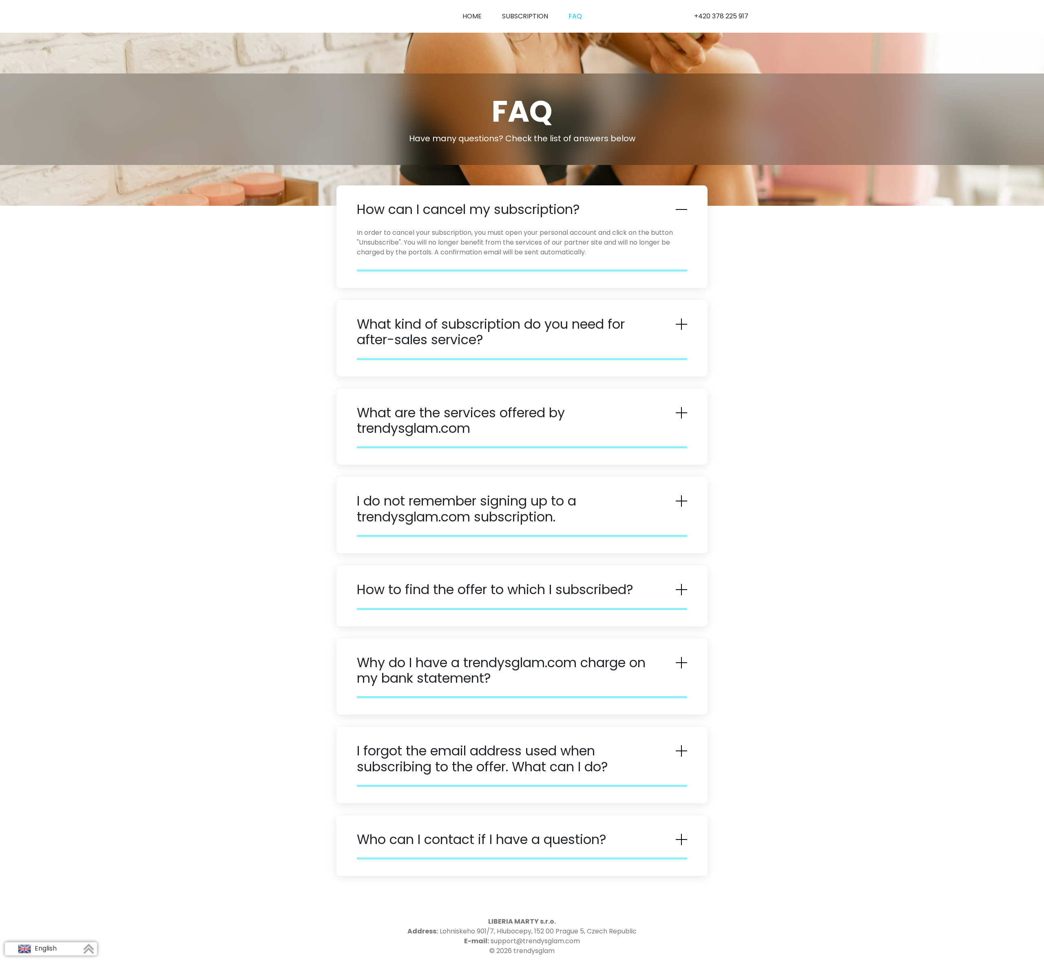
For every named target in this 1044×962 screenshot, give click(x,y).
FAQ (575, 16)
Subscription (525, 16)
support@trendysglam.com (535, 941)
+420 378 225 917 (721, 16)
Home (472, 16)
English (45, 948)
